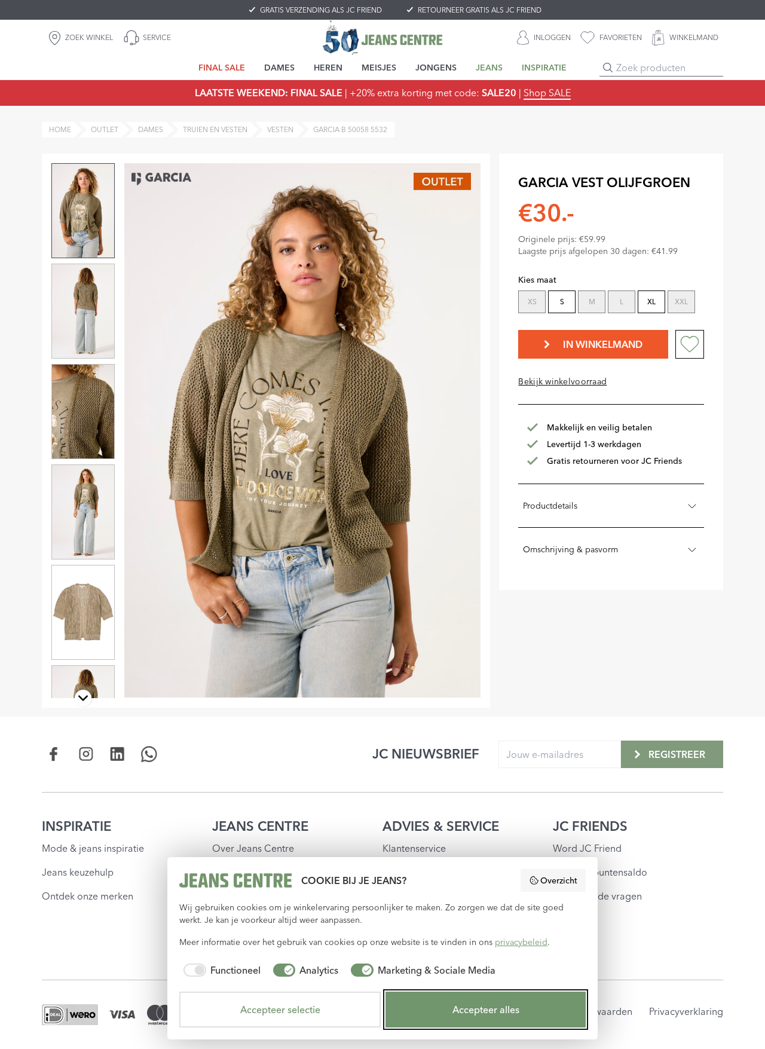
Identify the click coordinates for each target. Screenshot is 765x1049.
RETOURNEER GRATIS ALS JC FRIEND (479, 9)
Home (60, 129)
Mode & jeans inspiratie (93, 848)
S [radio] (562, 301)
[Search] (607, 67)
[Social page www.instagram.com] (86, 754)
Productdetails (550, 505)
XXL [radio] (681, 301)
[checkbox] (220, 970)
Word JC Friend (587, 848)
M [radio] (592, 301)
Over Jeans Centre (253, 848)
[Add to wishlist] (689, 344)
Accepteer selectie (280, 1010)
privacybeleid (521, 942)
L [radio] (621, 301)
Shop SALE (547, 93)
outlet (104, 129)
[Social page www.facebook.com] (54, 754)
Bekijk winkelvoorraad (562, 381)
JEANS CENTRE (260, 826)
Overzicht (558, 880)
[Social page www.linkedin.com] (117, 754)
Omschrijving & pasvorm (570, 549)
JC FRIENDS (590, 826)
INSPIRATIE (76, 826)
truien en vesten (215, 129)
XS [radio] (532, 301)
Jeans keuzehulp (78, 872)
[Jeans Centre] (382, 37)
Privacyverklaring (686, 1011)
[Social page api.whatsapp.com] (149, 754)
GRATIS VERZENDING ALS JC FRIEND (321, 9)
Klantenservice (414, 848)
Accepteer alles (485, 1010)
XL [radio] (651, 301)
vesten (280, 129)
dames (150, 129)
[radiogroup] (610, 303)
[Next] (83, 698)
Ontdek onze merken (87, 896)
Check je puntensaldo (600, 872)
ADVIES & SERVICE (440, 826)
